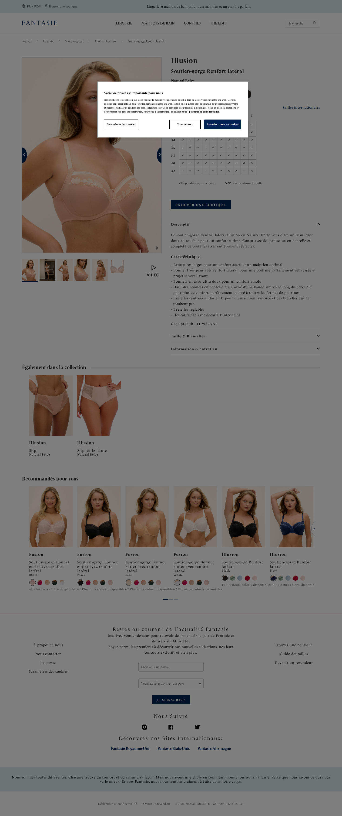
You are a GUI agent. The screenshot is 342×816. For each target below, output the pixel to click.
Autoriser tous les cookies (223, 124)
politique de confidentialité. (204, 111)
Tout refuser (185, 124)
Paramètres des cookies (121, 124)
